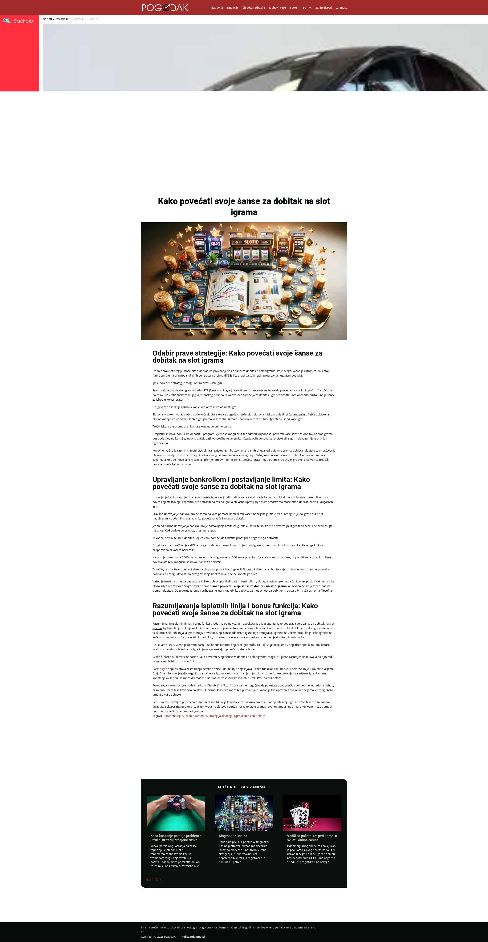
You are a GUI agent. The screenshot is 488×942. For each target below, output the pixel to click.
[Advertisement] (244, 121)
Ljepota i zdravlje (254, 7)
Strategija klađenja (221, 716)
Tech (304, 7)
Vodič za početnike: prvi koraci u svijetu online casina (312, 838)
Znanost (341, 7)
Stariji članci (154, 879)
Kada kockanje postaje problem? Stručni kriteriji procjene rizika (175, 838)
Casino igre (159, 669)
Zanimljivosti (323, 7)
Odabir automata (196, 716)
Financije (232, 7)
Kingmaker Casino (233, 836)
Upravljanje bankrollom (249, 716)
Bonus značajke (173, 716)
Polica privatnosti (193, 936)
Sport (293, 7)
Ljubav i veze (277, 7)
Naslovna (217, 7)
